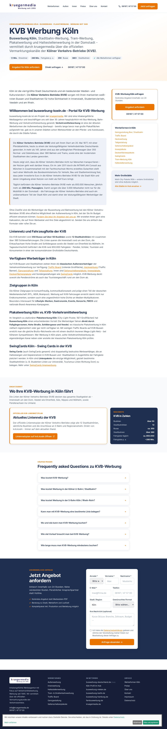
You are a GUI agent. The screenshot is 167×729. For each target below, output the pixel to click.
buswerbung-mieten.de (96, 689)
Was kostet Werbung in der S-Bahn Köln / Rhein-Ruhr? (83, 500)
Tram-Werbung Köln (123, 159)
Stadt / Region (96, 599)
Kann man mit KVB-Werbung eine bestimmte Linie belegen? (83, 511)
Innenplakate (94, 270)
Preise (83, 6)
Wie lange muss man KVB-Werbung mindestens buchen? (83, 545)
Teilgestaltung (45, 270)
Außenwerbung (54, 682)
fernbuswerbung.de (94, 700)
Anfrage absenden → (112, 642)
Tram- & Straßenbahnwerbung (61, 693)
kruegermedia (56, 116)
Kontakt (104, 6)
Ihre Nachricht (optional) (101, 611)
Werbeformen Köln (132, 682)
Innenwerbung (54, 686)
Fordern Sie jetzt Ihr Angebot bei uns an (56, 216)
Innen (74, 6)
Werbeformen (53, 6)
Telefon (116, 588)
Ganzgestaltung (26, 270)
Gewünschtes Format (122, 599)
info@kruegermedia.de (19, 707)
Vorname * (110, 576)
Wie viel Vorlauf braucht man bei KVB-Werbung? (83, 534)
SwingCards (67, 274)
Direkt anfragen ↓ (54, 67)
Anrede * (94, 576)
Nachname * (125, 576)
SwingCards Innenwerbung (43, 365)
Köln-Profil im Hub (93, 686)
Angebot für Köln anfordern (26, 67)
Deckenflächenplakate (20, 274)
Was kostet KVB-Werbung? (83, 477)
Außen (65, 6)
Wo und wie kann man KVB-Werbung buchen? (83, 522)
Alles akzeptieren (151, 722)
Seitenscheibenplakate (75, 270)
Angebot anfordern (134, 107)
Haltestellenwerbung (123, 163)
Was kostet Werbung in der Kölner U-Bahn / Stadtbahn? (83, 489)
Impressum (129, 697)
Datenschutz (129, 700)
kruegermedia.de (93, 704)
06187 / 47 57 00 (129, 6)
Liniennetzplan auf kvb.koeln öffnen (34, 436)
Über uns (93, 6)
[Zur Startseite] (22, 6)
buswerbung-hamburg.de (97, 697)
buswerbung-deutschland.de (100, 682)
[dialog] (82, 720)
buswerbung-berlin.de (95, 693)
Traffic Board (54, 267)
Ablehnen (137, 722)
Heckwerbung (91, 267)
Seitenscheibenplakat (124, 146)
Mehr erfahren (10, 722)
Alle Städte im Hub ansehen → (128, 186)
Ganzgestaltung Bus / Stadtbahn (129, 132)
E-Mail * (93, 588)
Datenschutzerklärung (113, 630)
